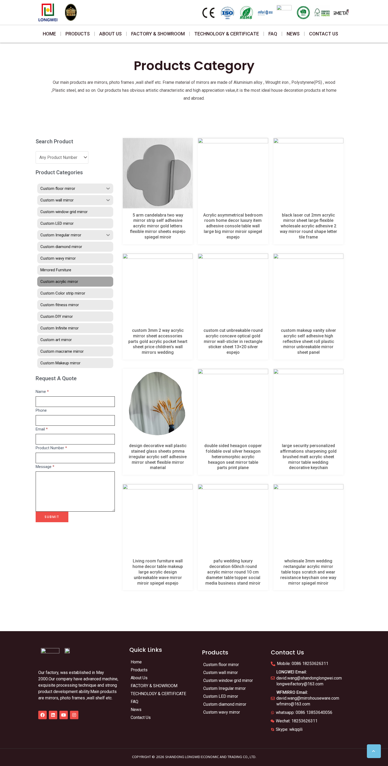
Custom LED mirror (220, 696)
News (293, 33)
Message (45, 466)
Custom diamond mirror (224, 704)
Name (42, 391)
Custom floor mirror (221, 664)
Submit (52, 517)
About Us (110, 33)
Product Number (51, 448)
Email (42, 429)
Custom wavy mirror (221, 712)
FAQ (272, 33)
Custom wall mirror (220, 672)
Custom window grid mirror (228, 680)
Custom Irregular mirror (224, 688)
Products (77, 33)
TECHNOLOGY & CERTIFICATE (226, 33)
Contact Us (323, 33)
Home (49, 33)
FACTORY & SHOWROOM (158, 33)
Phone (41, 410)
